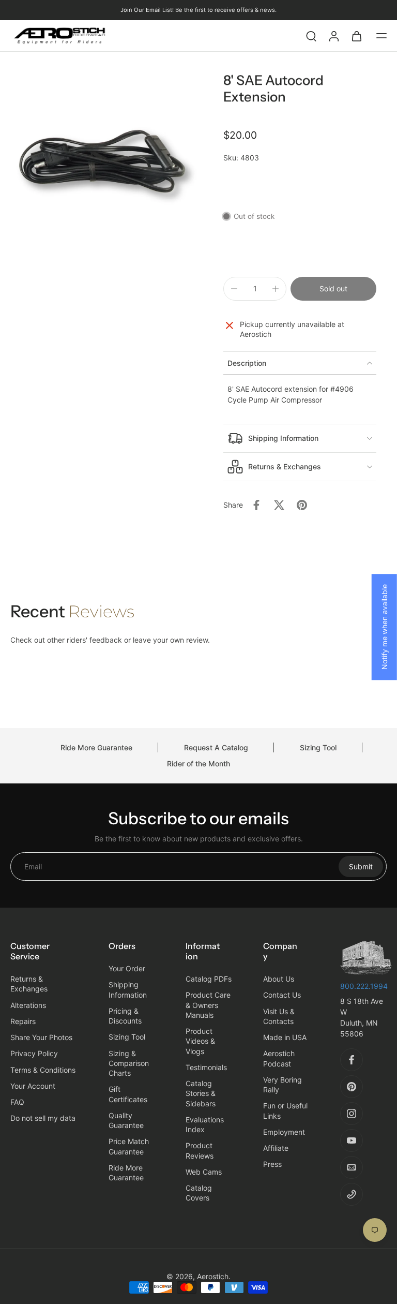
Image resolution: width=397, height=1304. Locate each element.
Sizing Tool (318, 747)
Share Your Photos (41, 1037)
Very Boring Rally (282, 1084)
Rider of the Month (198, 763)
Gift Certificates (128, 1094)
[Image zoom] (104, 166)
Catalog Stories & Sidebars (201, 1093)
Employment (284, 1132)
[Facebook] (351, 1059)
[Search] (311, 35)
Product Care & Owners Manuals (208, 1005)
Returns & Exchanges (29, 983)
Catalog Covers (199, 1192)
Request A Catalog (216, 747)
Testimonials (206, 1067)
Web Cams (204, 1171)
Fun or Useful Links (285, 1111)
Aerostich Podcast (279, 1058)
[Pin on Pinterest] (302, 505)
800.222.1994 (364, 986)
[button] (381, 35)
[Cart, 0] (356, 35)
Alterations (28, 1005)
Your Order (127, 968)
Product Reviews (199, 1151)
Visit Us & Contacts (279, 1016)
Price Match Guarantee (129, 1146)
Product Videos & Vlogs (200, 1041)
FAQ (17, 1102)
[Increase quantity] (275, 288)
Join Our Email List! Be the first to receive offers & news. (198, 9)
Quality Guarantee (126, 1120)
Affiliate (275, 1148)
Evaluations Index (205, 1124)
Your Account (32, 1085)
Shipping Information (128, 990)
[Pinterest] (351, 1086)
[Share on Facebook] (256, 505)
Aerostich (212, 1276)
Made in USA (285, 1037)
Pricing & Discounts (125, 1015)
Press (272, 1164)
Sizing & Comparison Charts (129, 1063)
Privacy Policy (34, 1053)
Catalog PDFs (209, 978)
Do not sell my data (42, 1118)
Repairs (23, 1021)
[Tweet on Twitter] (279, 505)
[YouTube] (351, 1140)
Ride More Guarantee (96, 747)
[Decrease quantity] (234, 288)
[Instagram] (351, 1113)
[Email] (351, 1167)
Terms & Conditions (42, 1069)
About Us (278, 978)
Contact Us (282, 995)
